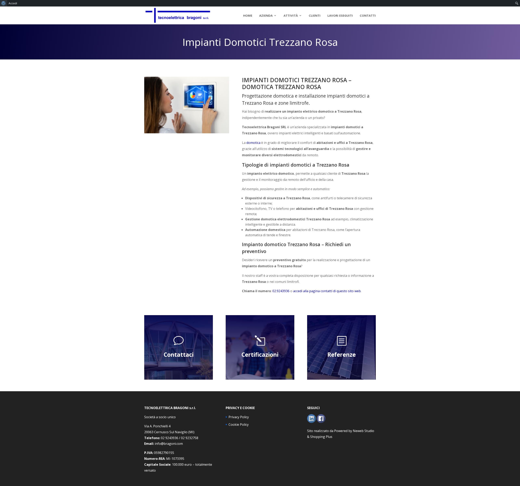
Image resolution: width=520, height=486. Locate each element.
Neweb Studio (363, 431)
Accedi (13, 3)
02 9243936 (169, 438)
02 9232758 (189, 438)
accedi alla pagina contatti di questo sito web (327, 291)
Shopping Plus (321, 436)
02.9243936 (280, 291)
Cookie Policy (239, 424)
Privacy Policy (239, 417)
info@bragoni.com (169, 443)
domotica (253, 142)
